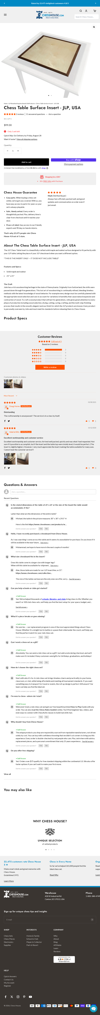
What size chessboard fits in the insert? (28, 556)
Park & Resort (32, 945)
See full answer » (75, 579)
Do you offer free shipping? (23, 750)
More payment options (73, 164)
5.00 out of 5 (56, 341)
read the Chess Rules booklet (44, 710)
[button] (10, 114)
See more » (44, 543)
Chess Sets (8, 936)
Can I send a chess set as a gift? (24, 642)
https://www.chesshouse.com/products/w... (48, 524)
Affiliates (57, 945)
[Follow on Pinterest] (24, 996)
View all (7, 774)
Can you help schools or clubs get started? (29, 588)
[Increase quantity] (18, 151)
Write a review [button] (50, 367)
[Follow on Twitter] (11, 996)
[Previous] (4, 3)
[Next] (95, 3)
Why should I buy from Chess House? (27, 722)
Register (7, 986)
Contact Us (8, 979)
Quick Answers (10, 976)
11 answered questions (35, 114)
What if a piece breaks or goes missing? (28, 616)
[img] (10, 402)
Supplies (7, 945)
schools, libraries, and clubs (54, 599)
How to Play (76, 707)
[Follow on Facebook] (5, 996)
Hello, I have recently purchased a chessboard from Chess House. (39, 533)
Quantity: (8, 145)
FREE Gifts (47, 181)
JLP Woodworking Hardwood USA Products (21, 103)
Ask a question (55, 114)
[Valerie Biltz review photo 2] (23, 459)
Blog (56, 942)
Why (55, 936)
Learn (56, 948)
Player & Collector (34, 942)
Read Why (54, 875)
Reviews (57, 951)
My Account (9, 983)
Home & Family (32, 936)
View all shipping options (27, 139)
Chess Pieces (9, 939)
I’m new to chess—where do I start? (26, 696)
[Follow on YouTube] (30, 996)
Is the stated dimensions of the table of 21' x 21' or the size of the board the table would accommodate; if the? (49, 506)
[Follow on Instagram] (18, 996)
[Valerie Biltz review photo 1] (10, 459)
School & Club (32, 939)
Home (6, 103)
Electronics (8, 942)
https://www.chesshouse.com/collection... (34, 573)
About (56, 939)
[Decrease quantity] (7, 151)
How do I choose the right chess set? (27, 667)
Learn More (9, 881)
